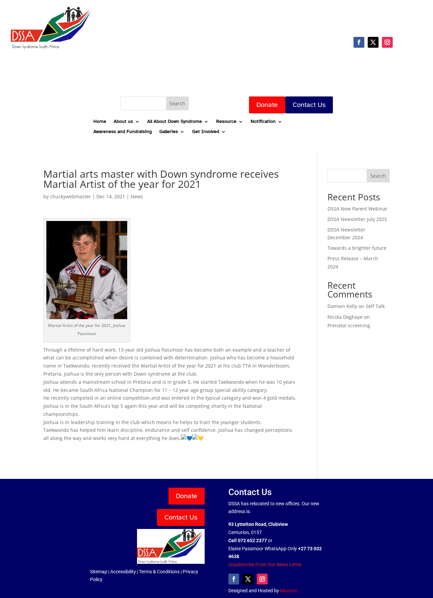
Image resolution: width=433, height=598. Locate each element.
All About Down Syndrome (174, 121)
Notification (263, 121)
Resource (226, 121)
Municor (288, 590)
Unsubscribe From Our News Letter (265, 564)
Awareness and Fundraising (122, 131)
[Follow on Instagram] (387, 42)
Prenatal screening (348, 325)
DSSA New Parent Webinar (357, 208)
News (137, 196)
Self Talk (375, 306)
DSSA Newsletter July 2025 (357, 219)
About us (123, 121)
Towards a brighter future (356, 248)
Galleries (168, 131)
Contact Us (309, 105)
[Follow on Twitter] (373, 42)
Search (378, 176)
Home (99, 121)
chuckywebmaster (70, 196)
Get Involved (205, 131)
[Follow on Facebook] (359, 42)
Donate (267, 105)
